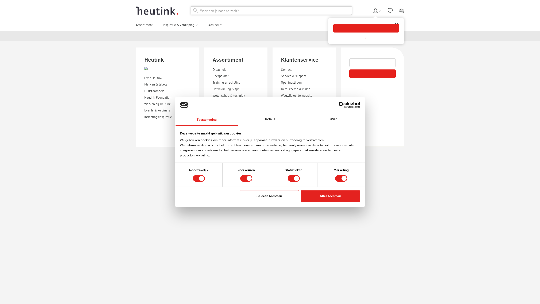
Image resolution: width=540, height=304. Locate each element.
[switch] (246, 178)
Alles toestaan (330, 196)
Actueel (213, 25)
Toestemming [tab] (207, 119)
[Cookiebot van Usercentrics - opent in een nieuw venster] (341, 105)
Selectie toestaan (269, 196)
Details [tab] (270, 119)
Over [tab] (333, 119)
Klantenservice (299, 59)
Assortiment (228, 59)
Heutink (154, 59)
